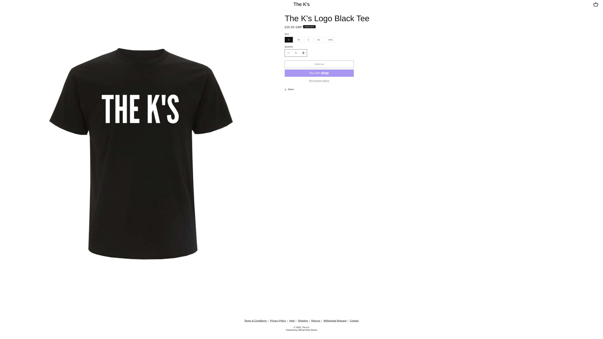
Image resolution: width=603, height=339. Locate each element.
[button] (595, 4)
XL (320, 40)
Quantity (289, 47)
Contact (354, 321)
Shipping (303, 321)
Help (292, 321)
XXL (332, 40)
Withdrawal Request (335, 321)
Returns (315, 321)
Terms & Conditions (255, 321)
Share (291, 89)
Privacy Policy (278, 321)
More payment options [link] (319, 81)
